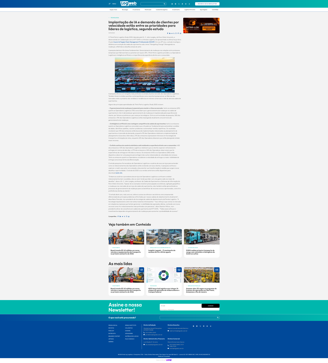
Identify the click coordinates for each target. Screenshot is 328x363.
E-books (127, 330)
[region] (22, 350)
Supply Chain (113, 9)
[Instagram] (172, 4)
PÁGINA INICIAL (112, 325)
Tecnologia (125, 9)
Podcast (111, 330)
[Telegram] (189, 4)
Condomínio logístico (162, 9)
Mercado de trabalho (194, 285)
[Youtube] (185, 4)
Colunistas (129, 328)
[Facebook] (175, 4)
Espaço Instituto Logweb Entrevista (122, 247)
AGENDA (110, 341)
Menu (114, 4)
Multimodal (148, 9)
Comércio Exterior (193, 247)
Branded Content (114, 336)
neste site (118, 173)
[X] (179, 4)
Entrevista (112, 333)
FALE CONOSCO (129, 339)
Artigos (111, 339)
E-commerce (136, 9)
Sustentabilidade (155, 247)
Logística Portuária (189, 9)
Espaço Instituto (130, 325)
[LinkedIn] (182, 4)
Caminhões (215, 9)
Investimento (176, 9)
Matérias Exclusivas (132, 336)
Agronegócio (203, 9)
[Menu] (109, 4)
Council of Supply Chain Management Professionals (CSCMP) (134, 42)
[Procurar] (164, 3)
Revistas (111, 328)
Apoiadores (129, 333)
